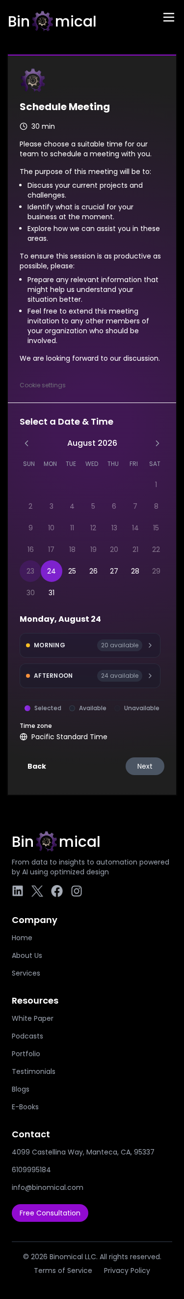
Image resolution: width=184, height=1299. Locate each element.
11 (72, 528)
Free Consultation (50, 1213)
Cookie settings (43, 385)
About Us (27, 955)
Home (22, 938)
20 (114, 549)
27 (114, 571)
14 (135, 528)
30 (30, 593)
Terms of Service (63, 1270)
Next (145, 766)
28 (135, 571)
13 (114, 528)
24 (51, 571)
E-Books (25, 1107)
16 (30, 549)
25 (72, 571)
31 (51, 593)
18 (72, 549)
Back (36, 766)
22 (156, 549)
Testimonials (33, 1071)
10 (51, 528)
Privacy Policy (127, 1270)
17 (51, 549)
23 (30, 571)
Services (26, 973)
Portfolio (26, 1054)
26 (93, 571)
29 (156, 571)
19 (93, 549)
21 (135, 549)
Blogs (20, 1089)
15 (156, 528)
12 (93, 528)
